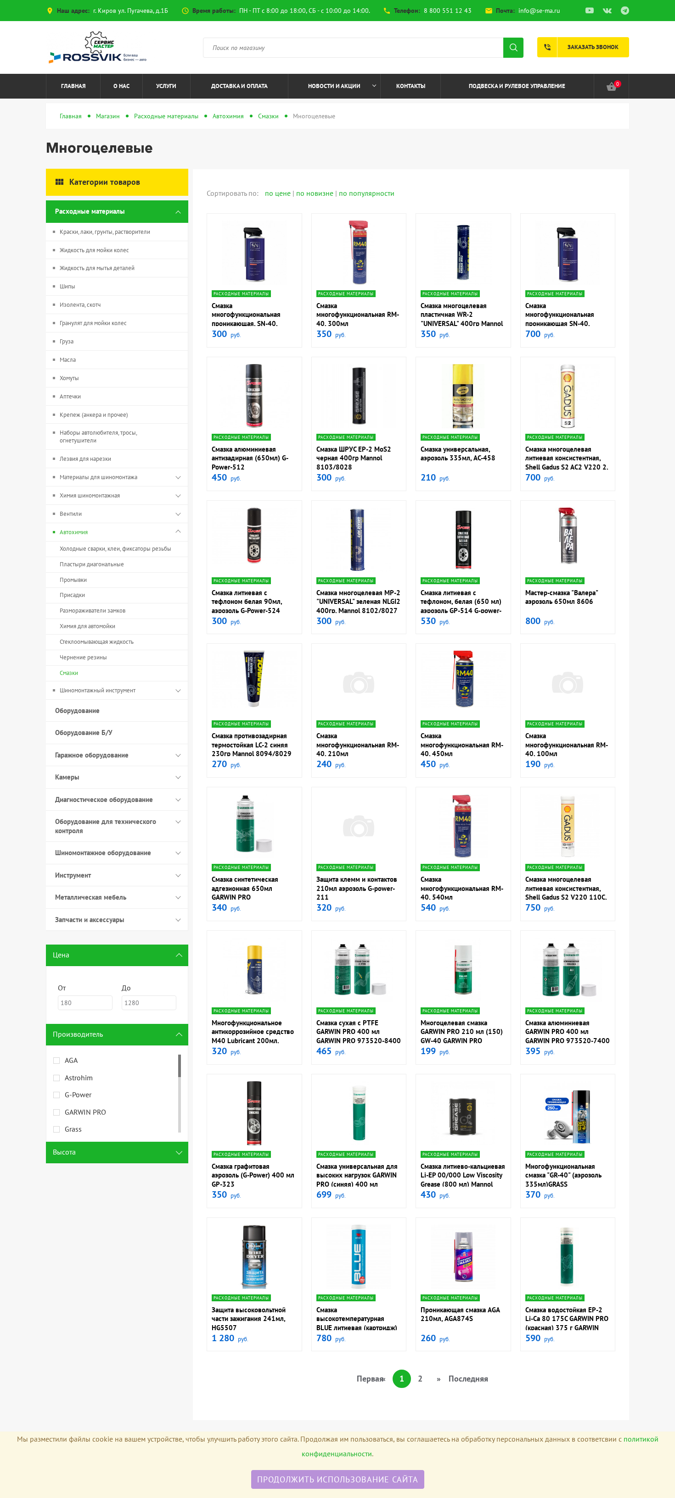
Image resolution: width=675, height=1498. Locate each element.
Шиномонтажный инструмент (97, 690)
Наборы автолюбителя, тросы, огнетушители (98, 436)
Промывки (73, 580)
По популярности (366, 193)
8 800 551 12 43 (448, 10)
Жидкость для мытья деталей (97, 268)
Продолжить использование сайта (337, 1479)
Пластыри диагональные (92, 564)
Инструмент (73, 875)
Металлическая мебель (90, 897)
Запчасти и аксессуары (89, 919)
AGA (71, 1060)
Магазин (108, 116)
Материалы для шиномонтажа (98, 477)
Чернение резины (83, 657)
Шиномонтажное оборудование (103, 852)
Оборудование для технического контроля (105, 826)
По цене (278, 193)
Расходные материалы (166, 116)
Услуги (166, 86)
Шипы (67, 286)
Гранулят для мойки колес (93, 323)
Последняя (457, 1378)
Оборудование (77, 710)
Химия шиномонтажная (90, 495)
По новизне (315, 193)
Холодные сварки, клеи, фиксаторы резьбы (115, 549)
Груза (66, 341)
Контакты (410, 86)
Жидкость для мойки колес (94, 250)
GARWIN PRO (85, 1112)
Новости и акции (334, 86)
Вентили (71, 514)
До (126, 987)
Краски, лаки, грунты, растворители (105, 232)
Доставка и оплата (239, 86)
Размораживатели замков (92, 610)
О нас (121, 86)
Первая (365, 1378)
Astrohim (79, 1077)
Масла (68, 360)
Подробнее (254, 283)
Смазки (268, 116)
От (62, 987)
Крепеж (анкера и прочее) (94, 415)
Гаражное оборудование (92, 755)
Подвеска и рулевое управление (517, 86)
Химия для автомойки (87, 626)
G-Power (78, 1094)
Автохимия (228, 116)
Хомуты (69, 378)
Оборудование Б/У (83, 732)
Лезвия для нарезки (85, 459)
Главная (73, 86)
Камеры (67, 777)
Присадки (72, 595)
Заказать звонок (581, 47)
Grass (73, 1128)
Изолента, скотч (80, 305)
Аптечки (70, 396)
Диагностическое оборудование (104, 799)
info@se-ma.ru (539, 10)
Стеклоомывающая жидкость (97, 642)
